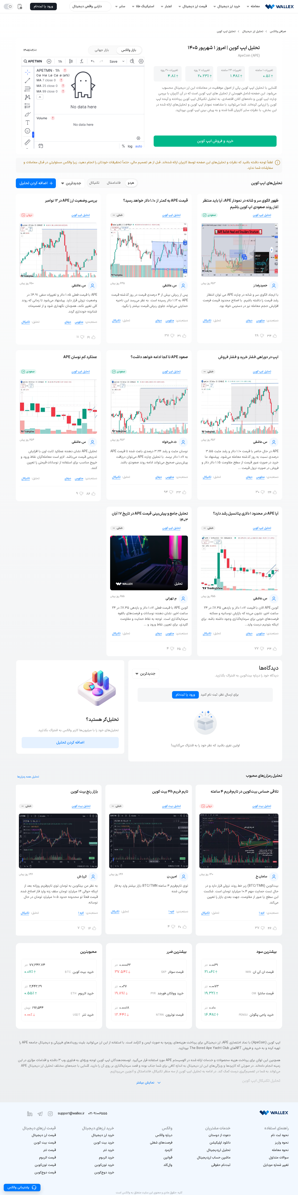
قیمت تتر (49, 1150)
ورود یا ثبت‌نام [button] (43, 6)
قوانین (167, 1157)
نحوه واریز (282, 1142)
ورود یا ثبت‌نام (185, 694)
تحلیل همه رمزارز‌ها (28, 777)
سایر (122, 6)
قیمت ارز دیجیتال (44, 1135)
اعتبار (168, 6)
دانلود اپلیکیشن (220, 1142)
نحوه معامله (280, 1150)
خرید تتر (108, 1150)
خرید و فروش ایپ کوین (215, 141)
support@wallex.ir (71, 1113)
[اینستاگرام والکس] (50, 1113)
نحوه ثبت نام (280, 1135)
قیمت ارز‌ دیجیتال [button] (195, 6)
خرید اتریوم (106, 1157)
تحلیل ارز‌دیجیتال (218, 1150)
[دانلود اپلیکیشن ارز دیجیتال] (19, 6)
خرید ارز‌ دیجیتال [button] (228, 6)
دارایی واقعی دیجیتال (87, 6)
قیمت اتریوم (47, 1157)
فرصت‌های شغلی (161, 1142)
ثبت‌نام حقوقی (220, 1165)
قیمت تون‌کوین (45, 1165)
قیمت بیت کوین (45, 1142)
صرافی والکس (278, 31)
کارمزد (168, 1150)
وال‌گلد (167, 1165)
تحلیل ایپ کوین (226, 31)
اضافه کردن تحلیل (33, 183)
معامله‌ (255, 6)
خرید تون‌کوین (104, 1165)
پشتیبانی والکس (18, 1187)
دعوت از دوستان (219, 1135)
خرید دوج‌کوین (104, 1172)
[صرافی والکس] (279, 6)
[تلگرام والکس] (40, 1113)
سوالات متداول (279, 1157)
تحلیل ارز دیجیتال (252, 31)
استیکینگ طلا (145, 6)
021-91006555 (97, 1113)
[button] (265, 1165)
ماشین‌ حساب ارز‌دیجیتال (213, 1157)
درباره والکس (163, 1135)
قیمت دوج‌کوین (45, 1172)
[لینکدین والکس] (30, 1113)
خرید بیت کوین (104, 1142)
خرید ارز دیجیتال (102, 1135)
